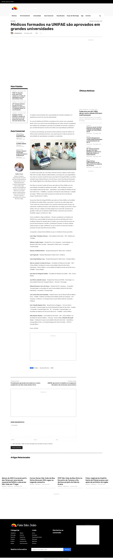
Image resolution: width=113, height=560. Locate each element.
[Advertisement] (53, 101)
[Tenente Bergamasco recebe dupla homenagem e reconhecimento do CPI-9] (82, 139)
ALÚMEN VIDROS (21, 143)
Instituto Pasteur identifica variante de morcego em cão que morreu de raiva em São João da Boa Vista (18, 118)
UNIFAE (52, 367)
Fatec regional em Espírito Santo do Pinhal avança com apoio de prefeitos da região (97, 480)
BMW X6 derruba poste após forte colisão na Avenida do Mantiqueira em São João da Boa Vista (18, 96)
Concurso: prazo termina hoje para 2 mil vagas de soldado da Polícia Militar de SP (94, 129)
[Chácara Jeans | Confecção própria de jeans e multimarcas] (13, 151)
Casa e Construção (20, 142)
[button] (100, 15)
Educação (13, 20)
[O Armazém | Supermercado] (13, 135)
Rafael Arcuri (18, 33)
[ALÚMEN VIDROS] (13, 144)
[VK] (93, 33)
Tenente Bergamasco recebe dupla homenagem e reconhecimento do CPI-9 (94, 140)
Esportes (88, 159)
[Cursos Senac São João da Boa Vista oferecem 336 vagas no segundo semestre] (42, 467)
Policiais (88, 136)
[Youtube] (109, 1)
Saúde (80, 109)
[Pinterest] (90, 33)
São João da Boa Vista (44, 367)
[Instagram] (103, 1)
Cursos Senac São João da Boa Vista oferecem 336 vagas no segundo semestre (42, 480)
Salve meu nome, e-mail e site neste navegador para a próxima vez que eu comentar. (33, 443)
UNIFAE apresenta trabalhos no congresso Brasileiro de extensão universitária (62, 384)
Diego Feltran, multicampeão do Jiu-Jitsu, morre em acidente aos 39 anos (94, 163)
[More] (100, 33)
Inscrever (67, 549)
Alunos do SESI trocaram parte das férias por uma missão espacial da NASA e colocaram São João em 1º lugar (14, 481)
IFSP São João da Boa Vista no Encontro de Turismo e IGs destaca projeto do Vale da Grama (70, 481)
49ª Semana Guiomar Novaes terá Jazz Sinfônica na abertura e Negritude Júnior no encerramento (18, 107)
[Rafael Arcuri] (12, 33)
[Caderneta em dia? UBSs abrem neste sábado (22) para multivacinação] (90, 100)
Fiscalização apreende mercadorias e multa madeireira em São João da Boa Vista (25, 384)
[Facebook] (100, 1)
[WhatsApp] (97, 33)
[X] (106, 1)
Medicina (36, 367)
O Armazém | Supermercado (20, 135)
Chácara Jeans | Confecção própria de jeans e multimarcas (21, 153)
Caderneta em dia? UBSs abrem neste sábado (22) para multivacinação (90, 113)
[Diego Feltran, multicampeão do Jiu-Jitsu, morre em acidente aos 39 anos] (82, 162)
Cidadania (88, 125)
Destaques (14, 91)
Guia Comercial (19, 133)
